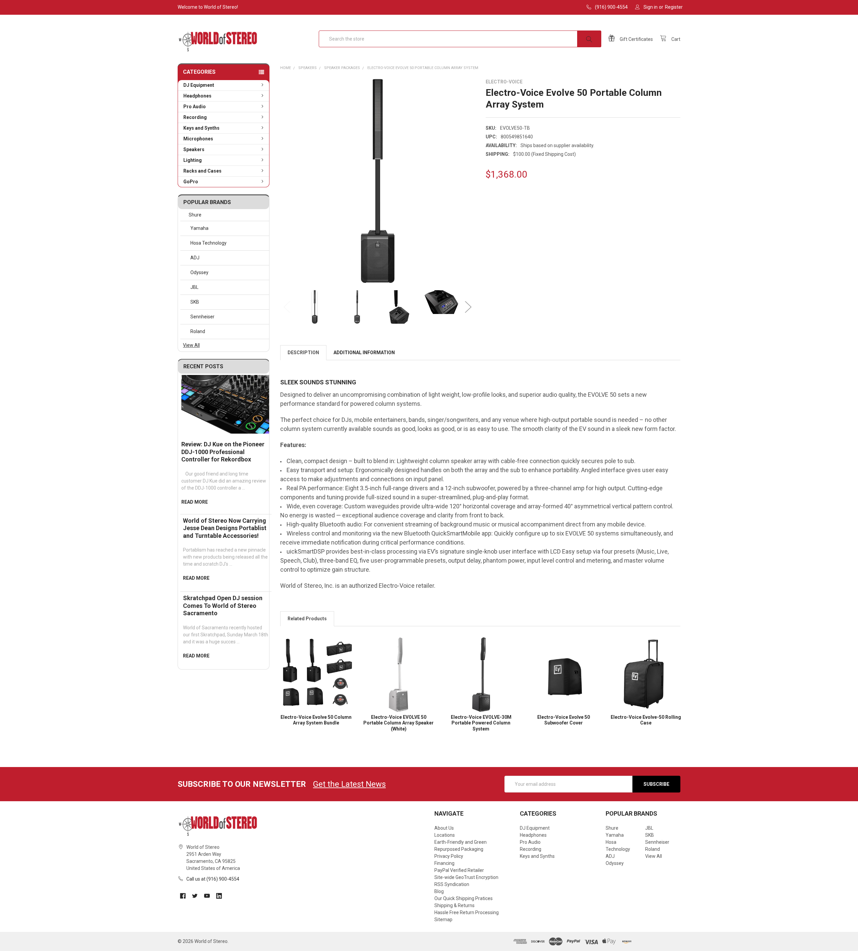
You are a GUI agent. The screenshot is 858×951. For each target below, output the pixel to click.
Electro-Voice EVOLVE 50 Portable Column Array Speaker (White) (398, 723)
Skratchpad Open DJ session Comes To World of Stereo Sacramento (222, 605)
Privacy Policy (448, 856)
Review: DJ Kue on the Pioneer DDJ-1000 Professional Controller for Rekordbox (222, 452)
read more (194, 502)
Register (674, 7)
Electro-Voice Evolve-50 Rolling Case (646, 720)
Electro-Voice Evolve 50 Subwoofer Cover (563, 720)
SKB (194, 302)
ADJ (194, 257)
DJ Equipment (198, 85)
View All (191, 345)
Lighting (192, 160)
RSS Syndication (451, 884)
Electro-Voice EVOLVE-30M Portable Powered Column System (481, 723)
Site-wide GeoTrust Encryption (466, 877)
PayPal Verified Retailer (459, 870)
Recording (195, 117)
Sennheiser (202, 316)
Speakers (193, 149)
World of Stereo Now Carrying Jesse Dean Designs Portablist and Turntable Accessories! (224, 528)
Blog (439, 891)
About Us (444, 828)
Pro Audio (194, 106)
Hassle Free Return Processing (466, 912)
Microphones (198, 138)
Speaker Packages (342, 68)
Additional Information (364, 352)
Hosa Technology (208, 243)
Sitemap (443, 919)
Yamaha (199, 228)
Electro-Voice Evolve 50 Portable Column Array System (422, 68)
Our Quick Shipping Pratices (463, 898)
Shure (195, 214)
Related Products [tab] (307, 618)
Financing (444, 863)
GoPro (190, 181)
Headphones (197, 96)
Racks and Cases (202, 171)
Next (468, 307)
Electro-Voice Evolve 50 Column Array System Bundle (316, 720)
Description (303, 352)
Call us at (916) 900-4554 (212, 879)
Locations (444, 835)
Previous (287, 307)
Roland (197, 331)
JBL (194, 287)
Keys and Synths (201, 128)
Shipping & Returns (454, 905)
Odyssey (199, 272)
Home (285, 68)
